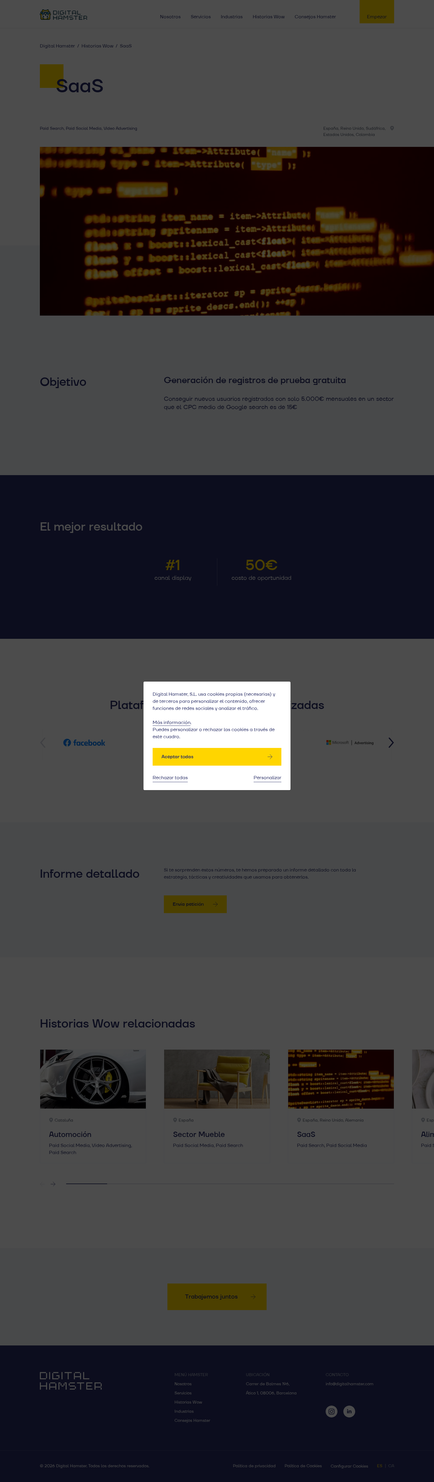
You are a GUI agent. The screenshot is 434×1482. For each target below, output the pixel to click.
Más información (171, 723)
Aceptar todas (177, 757)
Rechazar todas (170, 778)
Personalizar (267, 778)
